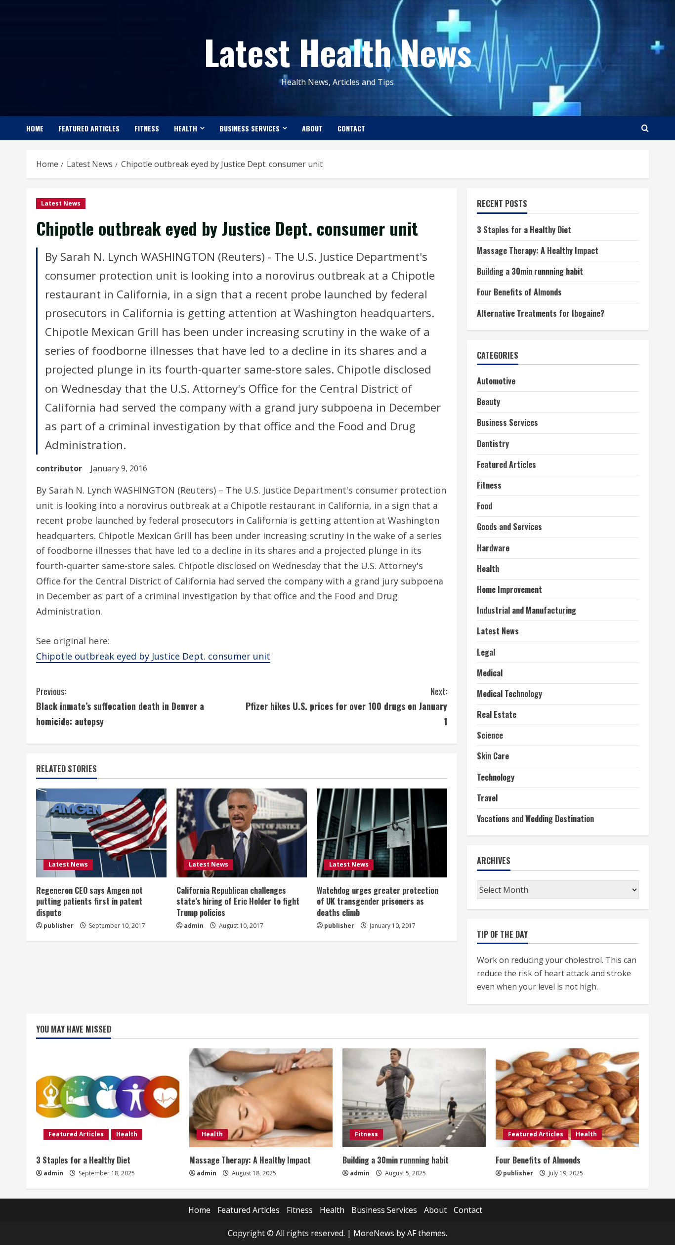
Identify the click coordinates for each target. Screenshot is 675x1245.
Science (490, 735)
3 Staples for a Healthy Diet (524, 230)
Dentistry (493, 444)
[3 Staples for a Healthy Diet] (107, 1097)
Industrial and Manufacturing (526, 610)
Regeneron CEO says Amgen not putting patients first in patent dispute (89, 901)
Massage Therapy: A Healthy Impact (537, 250)
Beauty (488, 402)
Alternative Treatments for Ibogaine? (540, 313)
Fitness (146, 128)
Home (34, 128)
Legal (486, 652)
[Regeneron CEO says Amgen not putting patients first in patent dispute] (101, 832)
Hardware (493, 548)
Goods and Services (509, 527)
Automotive (496, 381)
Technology (495, 777)
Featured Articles (89, 128)
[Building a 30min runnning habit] (414, 1097)
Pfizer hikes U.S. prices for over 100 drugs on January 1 (346, 706)
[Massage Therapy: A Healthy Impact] (261, 1097)
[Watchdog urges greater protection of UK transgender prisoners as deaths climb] (382, 832)
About (312, 128)
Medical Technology (509, 694)
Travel (487, 798)
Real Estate (496, 714)
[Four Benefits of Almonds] (567, 1097)
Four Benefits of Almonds (519, 292)
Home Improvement (509, 589)
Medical (490, 673)
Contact (351, 128)
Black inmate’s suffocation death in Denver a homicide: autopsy (120, 706)
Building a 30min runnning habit (530, 271)
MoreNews (373, 1233)
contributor (59, 468)
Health (185, 128)
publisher (58, 925)
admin (194, 925)
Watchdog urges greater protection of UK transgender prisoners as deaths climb (377, 901)
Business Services (249, 128)
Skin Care (493, 756)
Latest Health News (337, 51)
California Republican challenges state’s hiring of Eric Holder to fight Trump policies (237, 901)
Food (484, 506)
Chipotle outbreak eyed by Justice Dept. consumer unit (153, 656)
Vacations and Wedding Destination (535, 819)
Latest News (61, 203)
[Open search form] (645, 128)
